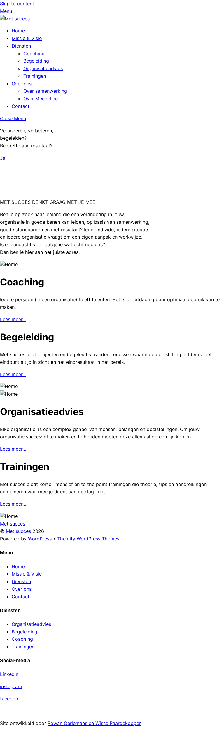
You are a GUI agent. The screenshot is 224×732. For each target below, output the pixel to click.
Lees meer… (13, 319)
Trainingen (34, 76)
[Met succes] (15, 19)
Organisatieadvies (43, 68)
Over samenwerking (45, 91)
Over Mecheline (40, 98)
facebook (10, 699)
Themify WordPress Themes (88, 539)
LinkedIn (9, 674)
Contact (20, 106)
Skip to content (17, 3)
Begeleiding (36, 61)
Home (18, 31)
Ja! (3, 158)
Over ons (22, 84)
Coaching (34, 53)
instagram (11, 686)
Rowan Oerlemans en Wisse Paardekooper (94, 723)
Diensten (21, 46)
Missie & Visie (27, 38)
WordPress (40, 539)
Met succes (18, 531)
